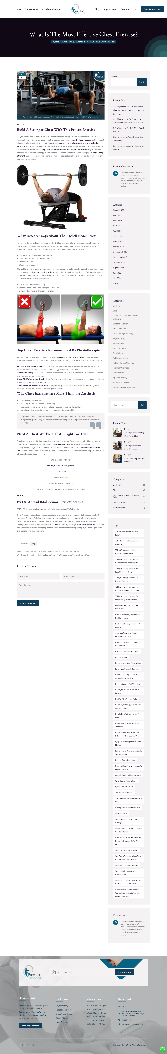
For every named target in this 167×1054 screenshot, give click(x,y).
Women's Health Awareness (125, 387)
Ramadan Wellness (121, 368)
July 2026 (117, 215)
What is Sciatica (121, 813)
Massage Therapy (63, 1010)
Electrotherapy (129, 507)
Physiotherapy (119, 338)
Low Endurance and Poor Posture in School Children (128, 752)
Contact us (61, 471)
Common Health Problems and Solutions (125, 317)
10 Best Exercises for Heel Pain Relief (126, 533)
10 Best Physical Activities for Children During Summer (126, 551)
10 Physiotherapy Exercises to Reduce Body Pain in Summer (126, 598)
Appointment (110, 9)
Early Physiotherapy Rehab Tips (127, 669)
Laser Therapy (62, 1022)
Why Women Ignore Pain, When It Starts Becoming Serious (131, 183)
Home (18, 9)
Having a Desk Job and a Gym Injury (128, 684)
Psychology (118, 353)
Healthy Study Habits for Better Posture (127, 691)
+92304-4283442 (129, 1020)
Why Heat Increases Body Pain (126, 865)
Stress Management (121, 382)
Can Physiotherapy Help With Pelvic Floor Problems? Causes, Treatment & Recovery (129, 110)
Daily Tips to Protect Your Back (127, 651)
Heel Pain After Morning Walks (126, 699)
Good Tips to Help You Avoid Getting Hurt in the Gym (126, 676)
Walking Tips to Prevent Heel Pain (127, 807)
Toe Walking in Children (123, 792)
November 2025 (120, 257)
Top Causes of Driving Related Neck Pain (128, 800)
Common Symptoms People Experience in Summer (126, 634)
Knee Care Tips (119, 328)
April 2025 (117, 283)
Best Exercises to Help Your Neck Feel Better (127, 607)
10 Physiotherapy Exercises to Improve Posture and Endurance (127, 588)
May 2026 (117, 226)
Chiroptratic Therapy (64, 1014)
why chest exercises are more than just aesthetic (75, 555)
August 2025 (118, 267)
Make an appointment (61, 460)
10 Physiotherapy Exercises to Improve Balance (126, 579)
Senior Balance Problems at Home (128, 775)
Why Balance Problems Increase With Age (127, 821)
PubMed (23, 278)
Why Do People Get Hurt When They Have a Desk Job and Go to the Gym (128, 841)
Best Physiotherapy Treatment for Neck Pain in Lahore (128, 616)
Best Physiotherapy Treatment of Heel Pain (128, 625)
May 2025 (117, 278)
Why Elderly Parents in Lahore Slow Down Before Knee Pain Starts (128, 857)
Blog (97, 9)
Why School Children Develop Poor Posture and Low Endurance (128, 882)
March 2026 (118, 236)
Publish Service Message (123, 363)
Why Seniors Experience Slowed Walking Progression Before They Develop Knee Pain (127, 892)
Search (114, 76)
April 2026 (117, 231)
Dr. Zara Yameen (121, 657)
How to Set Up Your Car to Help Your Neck (127, 725)
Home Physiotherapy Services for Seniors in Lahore (128, 706)
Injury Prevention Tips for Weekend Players (128, 743)
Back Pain (117, 306)
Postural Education (121, 348)
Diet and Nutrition (120, 324)
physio (22, 124)
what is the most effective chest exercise (63, 551)
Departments (31, 9)
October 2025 (119, 262)
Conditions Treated (51, 9)
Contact (125, 9)
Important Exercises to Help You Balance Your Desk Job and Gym (127, 734)
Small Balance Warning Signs (125, 781)
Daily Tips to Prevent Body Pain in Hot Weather (127, 644)
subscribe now (125, 972)
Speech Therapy (120, 377)
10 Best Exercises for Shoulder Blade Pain (126, 542)
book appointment (152, 9)
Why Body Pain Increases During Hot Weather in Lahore (128, 830)
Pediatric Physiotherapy (123, 333)
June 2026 (117, 220)
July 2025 (117, 273)
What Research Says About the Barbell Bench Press (36, 555)
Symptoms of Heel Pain (124, 787)
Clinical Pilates (62, 1018)
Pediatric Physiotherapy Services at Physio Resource (128, 767)
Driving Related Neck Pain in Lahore (128, 663)
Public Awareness (120, 358)
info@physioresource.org (132, 1024)
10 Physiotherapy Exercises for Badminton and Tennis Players (126, 561)
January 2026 (118, 246)
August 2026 (118, 210)
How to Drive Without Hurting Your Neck (128, 715)
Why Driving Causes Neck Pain (126, 850)
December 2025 (120, 252)
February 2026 (119, 241)
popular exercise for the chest (35, 551)
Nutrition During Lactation (125, 760)
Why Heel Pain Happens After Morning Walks (126, 872)
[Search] (142, 405)
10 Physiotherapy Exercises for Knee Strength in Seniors (126, 570)
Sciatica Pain (118, 372)
